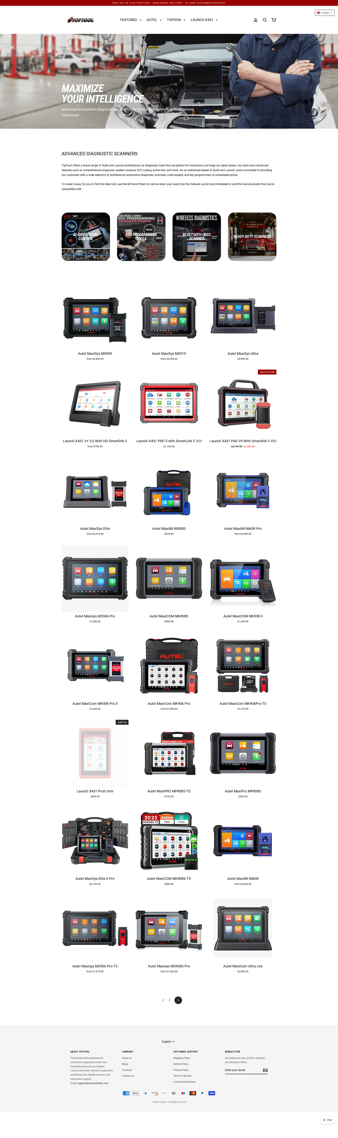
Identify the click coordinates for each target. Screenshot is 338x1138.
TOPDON (174, 20)
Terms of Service (182, 1075)
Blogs (125, 1064)
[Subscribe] (265, 1070)
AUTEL (152, 20)
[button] (324, 13)
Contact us (128, 1075)
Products (127, 1070)
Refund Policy (180, 1064)
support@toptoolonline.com (92, 1083)
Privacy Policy (181, 1070)
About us (127, 1058)
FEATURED (129, 20)
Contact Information (184, 1081)
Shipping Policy (181, 1058)
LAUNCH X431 (202, 20)
